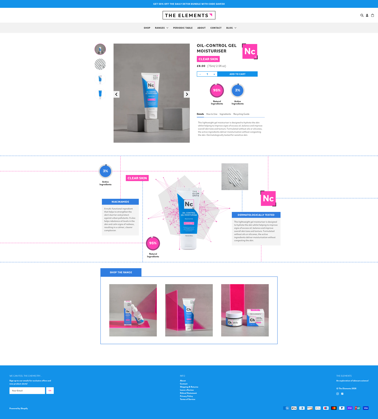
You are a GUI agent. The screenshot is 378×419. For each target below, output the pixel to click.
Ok (50, 390)
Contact (184, 383)
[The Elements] (189, 15)
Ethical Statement (188, 393)
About (183, 380)
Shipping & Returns (189, 386)
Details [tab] (200, 113)
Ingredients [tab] (225, 113)
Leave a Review (187, 390)
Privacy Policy (186, 396)
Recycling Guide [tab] (241, 113)
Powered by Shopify (18, 408)
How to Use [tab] (211, 113)
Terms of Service (187, 399)
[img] (337, 393)
